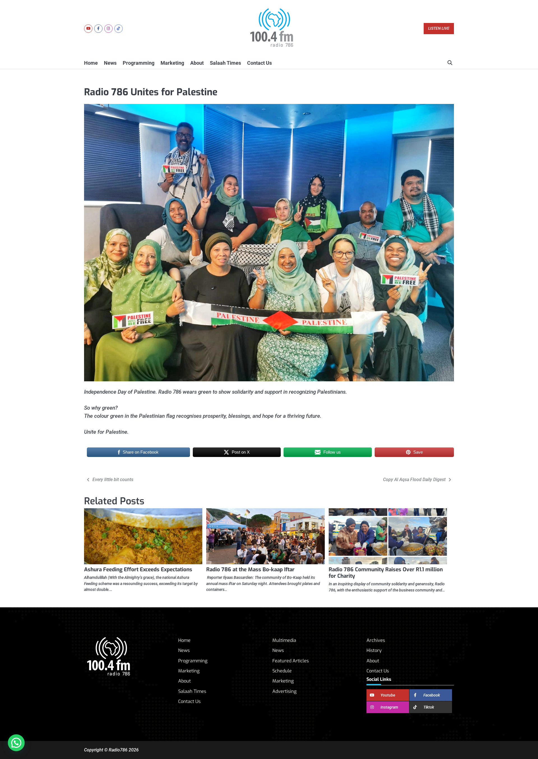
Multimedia (284, 640)
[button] (16, 742)
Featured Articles (290, 661)
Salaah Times (225, 63)
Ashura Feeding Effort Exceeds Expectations (138, 569)
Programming (138, 63)
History (374, 650)
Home (91, 63)
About (197, 63)
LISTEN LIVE (438, 28)
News (110, 63)
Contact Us (259, 63)
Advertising (284, 691)
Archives (376, 640)
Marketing (172, 63)
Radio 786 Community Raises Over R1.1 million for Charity (386, 572)
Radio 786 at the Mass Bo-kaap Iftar (250, 569)
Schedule (282, 671)
